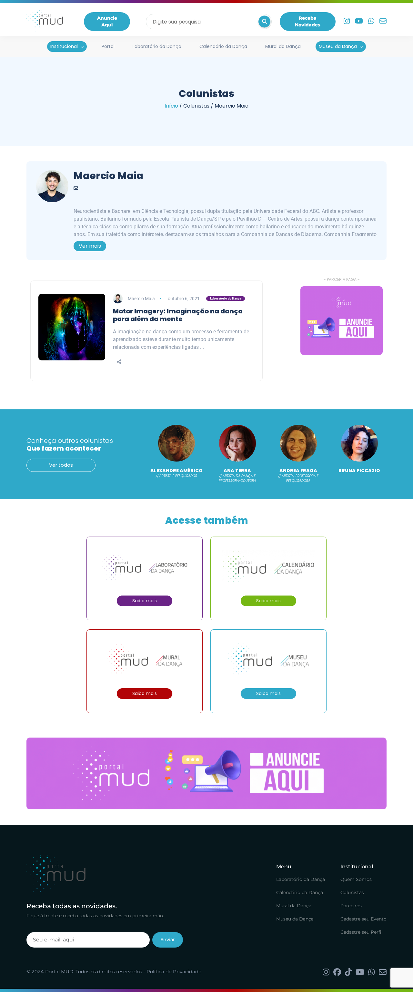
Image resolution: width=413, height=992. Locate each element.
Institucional (64, 46)
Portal (108, 46)
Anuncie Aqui (107, 21)
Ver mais (90, 246)
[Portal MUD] (44, 21)
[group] (341, 320)
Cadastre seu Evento (363, 919)
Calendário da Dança (223, 46)
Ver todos (61, 465)
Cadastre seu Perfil (361, 932)
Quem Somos (356, 879)
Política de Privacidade (173, 971)
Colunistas (352, 892)
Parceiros (351, 906)
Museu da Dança (338, 46)
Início (171, 106)
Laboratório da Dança (157, 46)
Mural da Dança (283, 46)
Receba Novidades (307, 21)
